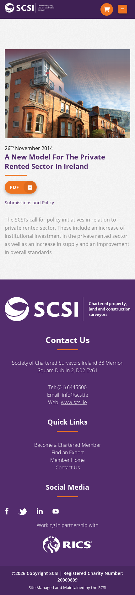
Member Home (67, 460)
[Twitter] (22, 511)
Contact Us (68, 467)
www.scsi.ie (74, 402)
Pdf (14, 187)
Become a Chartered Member (67, 444)
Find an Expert (67, 452)
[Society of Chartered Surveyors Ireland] (29, 7)
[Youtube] (55, 511)
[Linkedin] (40, 511)
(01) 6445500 (72, 387)
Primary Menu (122, 10)
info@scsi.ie (75, 394)
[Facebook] (6, 511)
